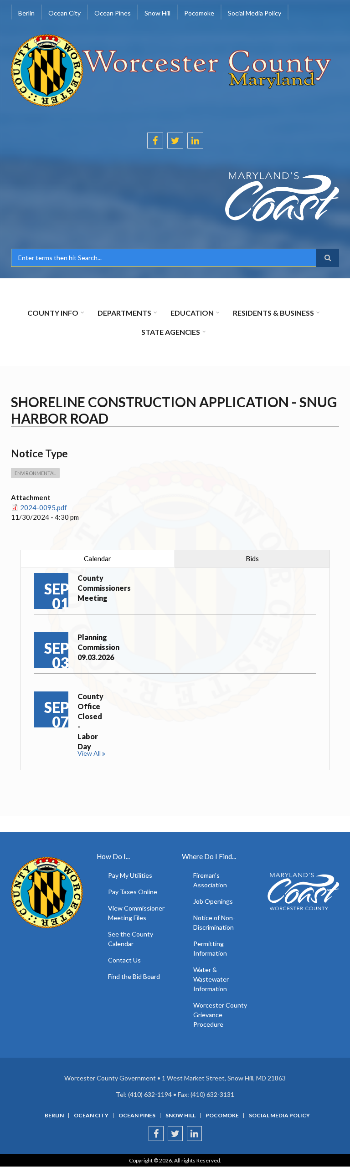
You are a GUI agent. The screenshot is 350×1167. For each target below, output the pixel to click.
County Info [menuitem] (52, 312)
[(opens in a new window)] (175, 196)
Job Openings (213, 901)
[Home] (171, 69)
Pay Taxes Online (132, 892)
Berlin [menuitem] (26, 13)
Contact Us (124, 960)
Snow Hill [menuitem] (157, 13)
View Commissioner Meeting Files (136, 912)
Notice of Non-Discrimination (214, 922)
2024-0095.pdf (43, 507)
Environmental (35, 473)
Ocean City (91, 1115)
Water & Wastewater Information (211, 979)
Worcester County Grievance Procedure (220, 1014)
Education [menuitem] (192, 312)
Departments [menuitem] (124, 312)
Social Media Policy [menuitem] (254, 13)
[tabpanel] (175, 669)
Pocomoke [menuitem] (199, 13)
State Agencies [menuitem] (170, 332)
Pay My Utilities (130, 875)
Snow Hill (180, 1115)
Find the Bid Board (134, 976)
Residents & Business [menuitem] (273, 312)
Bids (252, 558)
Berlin (54, 1115)
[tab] (97, 559)
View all (89, 753)
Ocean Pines (136, 1115)
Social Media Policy (279, 1115)
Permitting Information (210, 948)
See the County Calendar (130, 938)
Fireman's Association (210, 880)
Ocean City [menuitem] (64, 13)
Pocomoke (222, 1115)
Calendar (97, 558)
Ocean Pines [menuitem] (112, 13)
